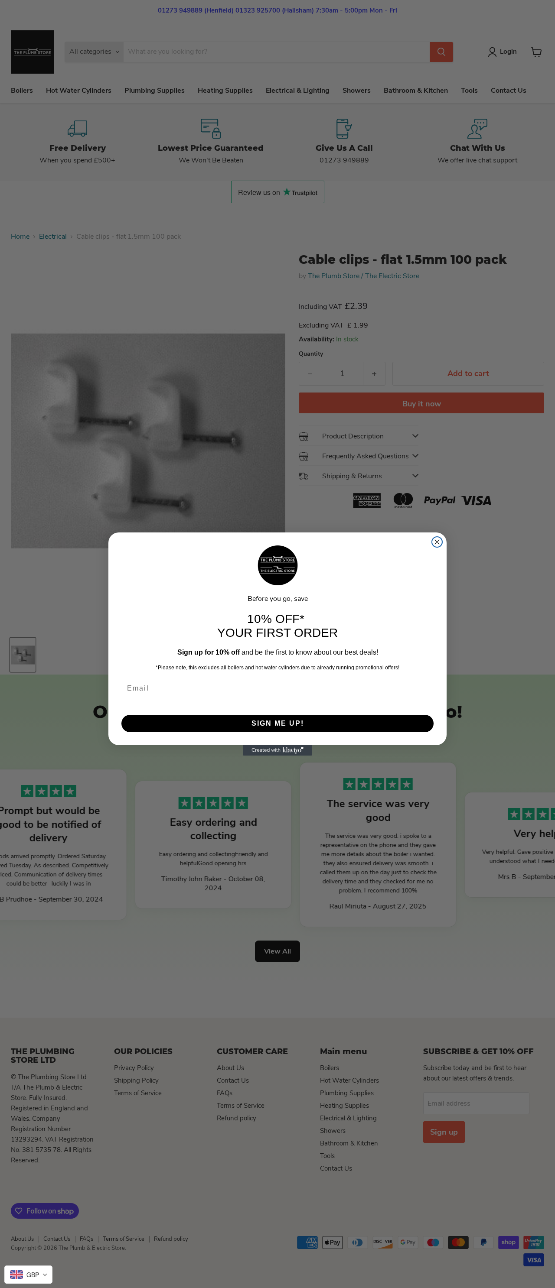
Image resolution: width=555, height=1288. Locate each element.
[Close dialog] (437, 542)
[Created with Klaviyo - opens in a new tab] (277, 750)
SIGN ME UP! (277, 723)
